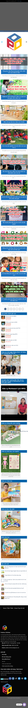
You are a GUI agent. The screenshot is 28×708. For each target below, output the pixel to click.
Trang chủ (5, 31)
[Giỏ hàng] (26, 42)
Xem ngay (19, 1)
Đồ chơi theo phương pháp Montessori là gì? (14, 588)
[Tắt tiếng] (2, 431)
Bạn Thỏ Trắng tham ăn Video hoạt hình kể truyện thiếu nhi (15, 567)
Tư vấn (14, 31)
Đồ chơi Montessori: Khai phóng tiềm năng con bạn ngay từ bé (16, 597)
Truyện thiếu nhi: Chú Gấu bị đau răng (13, 575)
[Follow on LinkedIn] (25, 678)
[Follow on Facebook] (10, 678)
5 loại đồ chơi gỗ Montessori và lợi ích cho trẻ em (15, 592)
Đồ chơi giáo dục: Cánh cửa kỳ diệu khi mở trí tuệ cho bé (15, 580)
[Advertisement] (14, 16)
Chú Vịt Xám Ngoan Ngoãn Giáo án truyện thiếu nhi (16, 570)
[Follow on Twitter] (19, 678)
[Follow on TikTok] (16, 678)
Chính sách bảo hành (6, 663)
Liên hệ (17, 31)
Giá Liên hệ (8, 319)
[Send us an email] (22, 678)
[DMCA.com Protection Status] (5, 679)
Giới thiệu (10, 31)
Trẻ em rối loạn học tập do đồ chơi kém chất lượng (15, 583)
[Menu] (2, 42)
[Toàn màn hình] (2, 434)
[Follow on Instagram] (13, 678)
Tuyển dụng (22, 31)
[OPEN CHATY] (24, 704)
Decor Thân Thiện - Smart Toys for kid (13, 608)
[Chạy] (2, 422)
